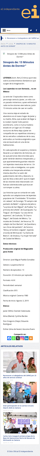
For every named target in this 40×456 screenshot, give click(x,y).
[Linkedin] (26, 338)
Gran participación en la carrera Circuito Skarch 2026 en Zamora (18, 407)
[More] (31, 338)
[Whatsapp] (13, 338)
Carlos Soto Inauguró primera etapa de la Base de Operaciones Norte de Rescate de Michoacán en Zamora (19, 438)
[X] (18, 338)
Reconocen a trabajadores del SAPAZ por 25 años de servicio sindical (19, 376)
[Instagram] (22, 338)
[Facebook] (9, 338)
